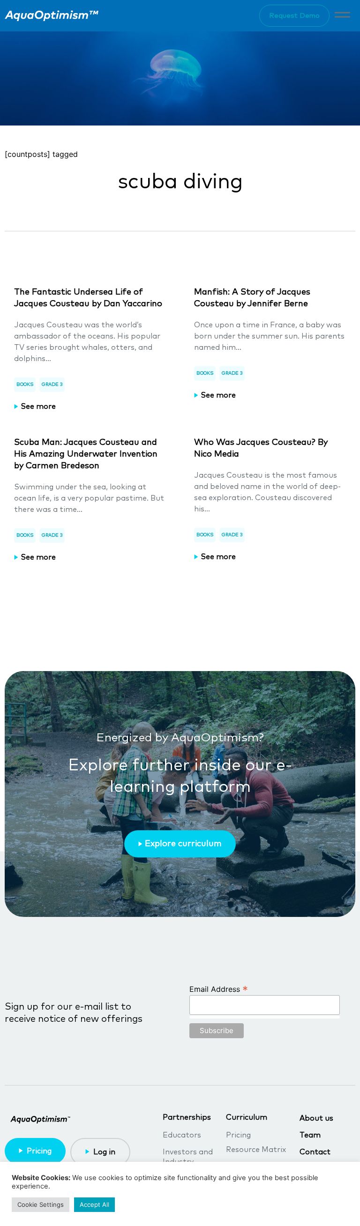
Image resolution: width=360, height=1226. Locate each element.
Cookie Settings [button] (40, 1204)
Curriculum (246, 1117)
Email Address (218, 988)
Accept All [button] (94, 1204)
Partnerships (187, 1117)
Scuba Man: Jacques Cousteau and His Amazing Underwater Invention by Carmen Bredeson (86, 454)
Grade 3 (52, 384)
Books (24, 384)
